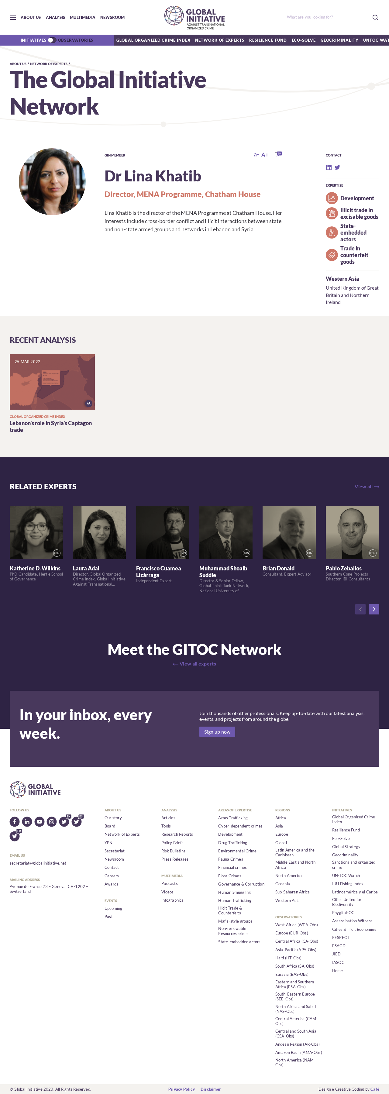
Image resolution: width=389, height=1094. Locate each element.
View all (364, 486)
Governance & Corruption (241, 884)
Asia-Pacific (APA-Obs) (295, 949)
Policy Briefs (172, 842)
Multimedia (82, 17)
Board (110, 826)
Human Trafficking (234, 900)
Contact (112, 867)
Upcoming (113, 908)
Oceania (282, 883)
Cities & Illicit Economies (354, 929)
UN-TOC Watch (346, 875)
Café (374, 1089)
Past (109, 916)
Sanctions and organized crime (354, 864)
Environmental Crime (237, 850)
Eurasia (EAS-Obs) (291, 974)
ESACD (339, 945)
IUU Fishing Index (347, 883)
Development (230, 834)
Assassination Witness (352, 920)
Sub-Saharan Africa (292, 891)
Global (281, 842)
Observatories (76, 40)
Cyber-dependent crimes (240, 826)
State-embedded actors (239, 941)
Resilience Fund (268, 40)
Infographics (172, 900)
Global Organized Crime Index (153, 40)
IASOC (338, 962)
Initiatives (33, 40)
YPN (109, 842)
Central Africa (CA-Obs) (296, 941)
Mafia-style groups (235, 921)
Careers (112, 875)
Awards (111, 884)
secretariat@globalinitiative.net (38, 863)
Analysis (55, 17)
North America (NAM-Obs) (295, 1062)
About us (31, 17)
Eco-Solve (304, 40)
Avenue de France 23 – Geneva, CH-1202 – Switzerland (49, 889)
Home (337, 970)
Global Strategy (346, 846)
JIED (336, 953)
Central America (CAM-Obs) (296, 1021)
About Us (18, 64)
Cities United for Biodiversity (346, 902)
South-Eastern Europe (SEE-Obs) (295, 996)
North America (288, 875)
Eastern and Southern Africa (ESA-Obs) (294, 984)
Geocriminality (340, 40)
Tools (166, 826)
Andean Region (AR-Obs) (297, 1044)
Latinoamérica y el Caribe (355, 891)
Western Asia (342, 278)
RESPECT (340, 937)
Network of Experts (219, 40)
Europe (281, 834)
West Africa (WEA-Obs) (296, 924)
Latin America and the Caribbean (295, 852)
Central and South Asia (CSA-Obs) (295, 1033)
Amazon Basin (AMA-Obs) (298, 1052)
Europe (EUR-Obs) (291, 933)
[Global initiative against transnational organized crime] (194, 17)
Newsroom (112, 17)
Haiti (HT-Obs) (288, 957)
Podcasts (169, 883)
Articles (168, 817)
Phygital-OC (343, 912)
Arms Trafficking (233, 817)
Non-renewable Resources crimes (234, 931)
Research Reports (177, 834)
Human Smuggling (234, 892)
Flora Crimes (229, 875)
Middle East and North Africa (295, 864)
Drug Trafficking (232, 842)
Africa (280, 817)
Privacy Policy (181, 1089)
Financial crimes (232, 867)
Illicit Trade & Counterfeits (230, 910)
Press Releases (174, 859)
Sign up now (217, 731)
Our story (113, 817)
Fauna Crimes (230, 859)
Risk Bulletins (173, 850)
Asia (279, 826)
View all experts (198, 663)
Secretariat (115, 850)
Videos (167, 891)
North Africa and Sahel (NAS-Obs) (295, 1009)
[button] (13, 17)
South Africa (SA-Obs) (295, 966)
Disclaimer (211, 1089)
